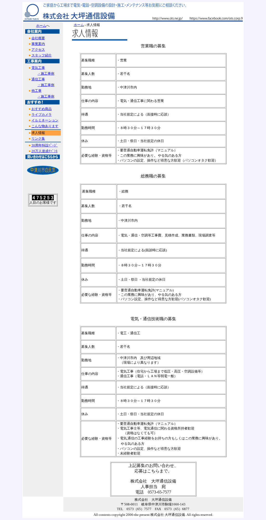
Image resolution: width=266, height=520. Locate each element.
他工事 (36, 91)
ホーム (41, 26)
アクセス (38, 50)
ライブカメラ (41, 115)
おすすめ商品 (41, 109)
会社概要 (38, 38)
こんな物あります (44, 126)
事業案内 (38, 44)
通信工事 (38, 79)
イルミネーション (44, 120)
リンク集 (38, 138)
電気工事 (38, 68)
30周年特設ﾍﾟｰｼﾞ (44, 145)
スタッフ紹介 (41, 55)
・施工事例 (45, 73)
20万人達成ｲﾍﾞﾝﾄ (44, 151)
